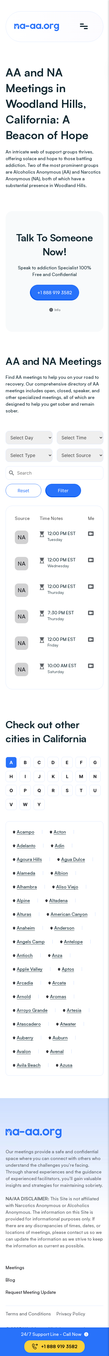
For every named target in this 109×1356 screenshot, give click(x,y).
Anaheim (26, 928)
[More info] (86, 1334)
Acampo (25, 832)
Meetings (15, 1267)
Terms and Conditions (28, 1314)
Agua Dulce (73, 859)
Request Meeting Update (31, 1292)
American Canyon (69, 914)
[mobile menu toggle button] (84, 27)
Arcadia (25, 983)
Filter (63, 490)
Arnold (24, 996)
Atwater (68, 1024)
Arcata (59, 983)
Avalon (24, 1051)
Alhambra (27, 887)
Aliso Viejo (67, 887)
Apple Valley (29, 969)
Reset (23, 490)
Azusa (66, 1065)
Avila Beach (29, 1065)
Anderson (64, 928)
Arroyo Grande (32, 1010)
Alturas (24, 914)
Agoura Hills (29, 859)
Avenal (57, 1051)
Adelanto (26, 845)
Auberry (25, 1037)
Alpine (23, 900)
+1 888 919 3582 (54, 292)
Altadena (58, 900)
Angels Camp (31, 941)
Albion (61, 873)
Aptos (68, 969)
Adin (59, 845)
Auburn (60, 1037)
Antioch (25, 955)
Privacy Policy (70, 1314)
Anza (57, 955)
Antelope (73, 941)
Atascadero (29, 1024)
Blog (10, 1280)
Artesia (74, 1010)
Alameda (26, 873)
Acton (60, 832)
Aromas (58, 996)
